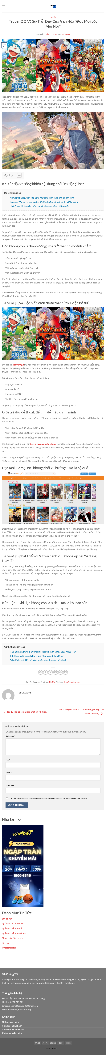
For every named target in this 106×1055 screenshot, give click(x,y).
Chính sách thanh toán (13, 1029)
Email (9, 772)
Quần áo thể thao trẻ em (14, 933)
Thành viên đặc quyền (12, 938)
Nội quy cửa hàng (10, 1022)
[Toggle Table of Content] (18, 175)
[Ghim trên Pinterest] (60, 672)
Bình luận (10, 736)
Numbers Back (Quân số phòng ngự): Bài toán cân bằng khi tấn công (42, 197)
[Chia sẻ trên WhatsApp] (40, 672)
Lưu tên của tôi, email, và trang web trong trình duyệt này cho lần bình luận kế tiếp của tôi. (48, 798)
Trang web (10, 785)
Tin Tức (53, 17)
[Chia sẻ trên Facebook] (45, 672)
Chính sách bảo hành (12, 1025)
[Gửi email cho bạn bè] (55, 672)
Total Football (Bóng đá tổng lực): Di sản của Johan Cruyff (37, 656)
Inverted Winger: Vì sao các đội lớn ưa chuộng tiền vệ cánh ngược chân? (44, 201)
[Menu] (3, 6)
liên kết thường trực (72, 682)
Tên (8, 760)
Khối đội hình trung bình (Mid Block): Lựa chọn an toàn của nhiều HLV (43, 651)
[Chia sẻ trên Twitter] (50, 672)
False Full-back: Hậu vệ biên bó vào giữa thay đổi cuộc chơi (38, 660)
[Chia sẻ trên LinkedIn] (65, 672)
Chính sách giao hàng (12, 1033)
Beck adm (66, 34)
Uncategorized (9, 947)
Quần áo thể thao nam (12, 923)
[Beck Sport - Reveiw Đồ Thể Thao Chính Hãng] (53, 6)
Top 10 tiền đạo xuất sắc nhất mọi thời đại (26, 712)
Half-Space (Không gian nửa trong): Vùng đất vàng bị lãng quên (39, 206)
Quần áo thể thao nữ (12, 928)
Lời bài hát (7, 918)
